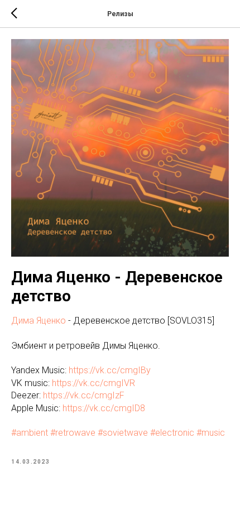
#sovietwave (123, 432)
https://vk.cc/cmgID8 (104, 408)
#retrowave (72, 432)
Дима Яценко (38, 320)
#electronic (172, 432)
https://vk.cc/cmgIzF (83, 395)
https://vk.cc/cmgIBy (110, 370)
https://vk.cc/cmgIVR (93, 383)
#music (210, 432)
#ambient (29, 432)
